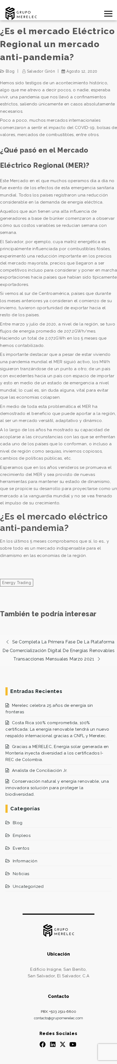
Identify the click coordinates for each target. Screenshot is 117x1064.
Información (25, 861)
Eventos (21, 848)
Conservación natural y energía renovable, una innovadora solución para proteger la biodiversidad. (57, 788)
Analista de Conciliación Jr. (39, 770)
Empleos (21, 835)
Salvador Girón (41, 71)
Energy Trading (16, 583)
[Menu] (86, 13)
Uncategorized (28, 886)
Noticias (21, 873)
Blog (10, 71)
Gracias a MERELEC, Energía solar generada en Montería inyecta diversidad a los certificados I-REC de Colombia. (57, 753)
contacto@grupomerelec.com (58, 1018)
